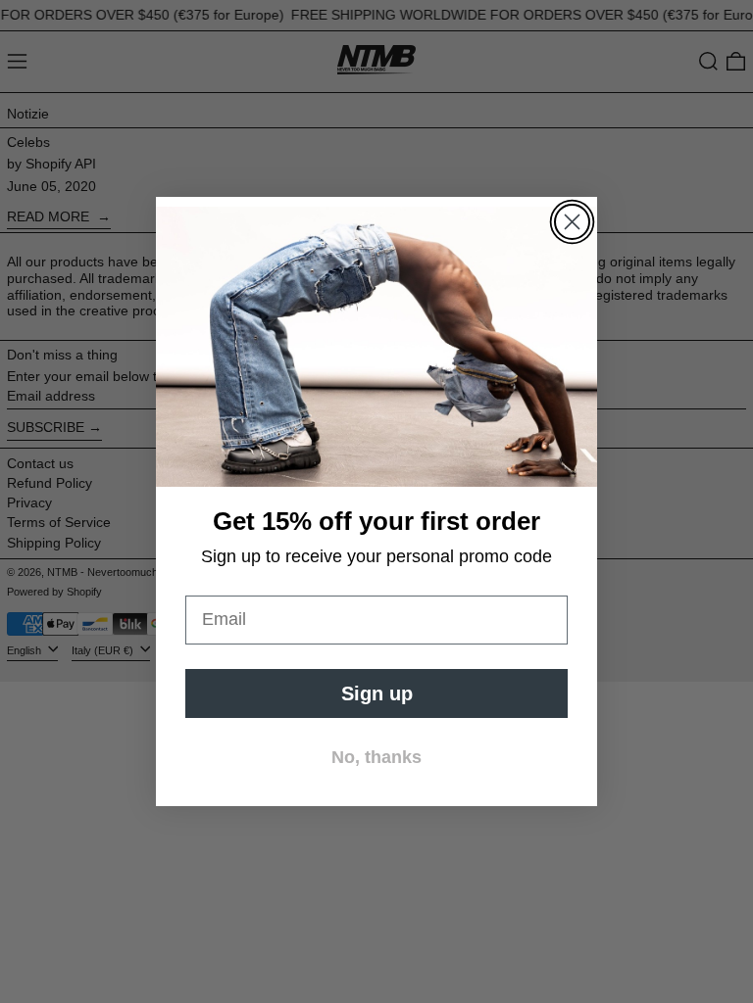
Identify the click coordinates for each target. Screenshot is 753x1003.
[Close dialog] (572, 222)
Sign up (377, 693)
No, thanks (376, 757)
